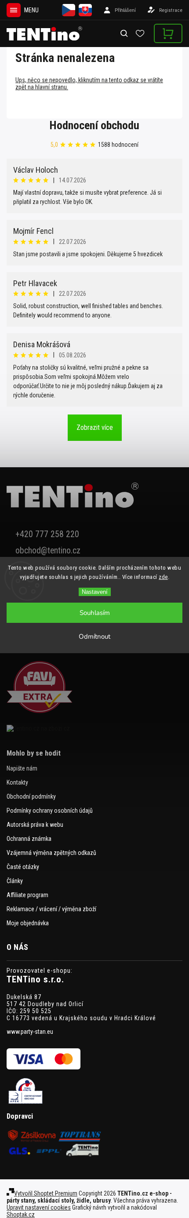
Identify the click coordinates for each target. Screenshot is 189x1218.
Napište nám (22, 768)
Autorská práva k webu (35, 824)
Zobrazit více (94, 427)
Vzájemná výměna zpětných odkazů (51, 852)
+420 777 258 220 (47, 534)
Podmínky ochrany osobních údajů (50, 810)
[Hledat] (125, 34)
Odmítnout (94, 636)
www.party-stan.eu (30, 1031)
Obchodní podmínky (31, 796)
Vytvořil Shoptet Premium (45, 1193)
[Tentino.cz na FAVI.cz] (94, 687)
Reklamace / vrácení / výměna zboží (51, 909)
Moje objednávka (28, 923)
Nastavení (95, 592)
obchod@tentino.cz (47, 550)
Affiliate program (27, 894)
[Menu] (14, 10)
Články (15, 880)
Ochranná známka (29, 838)
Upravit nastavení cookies (39, 1207)
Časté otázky (23, 866)
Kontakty (17, 782)
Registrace (170, 10)
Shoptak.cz (21, 1214)
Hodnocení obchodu (94, 125)
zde (163, 577)
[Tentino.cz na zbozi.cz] (94, 728)
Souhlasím (95, 612)
